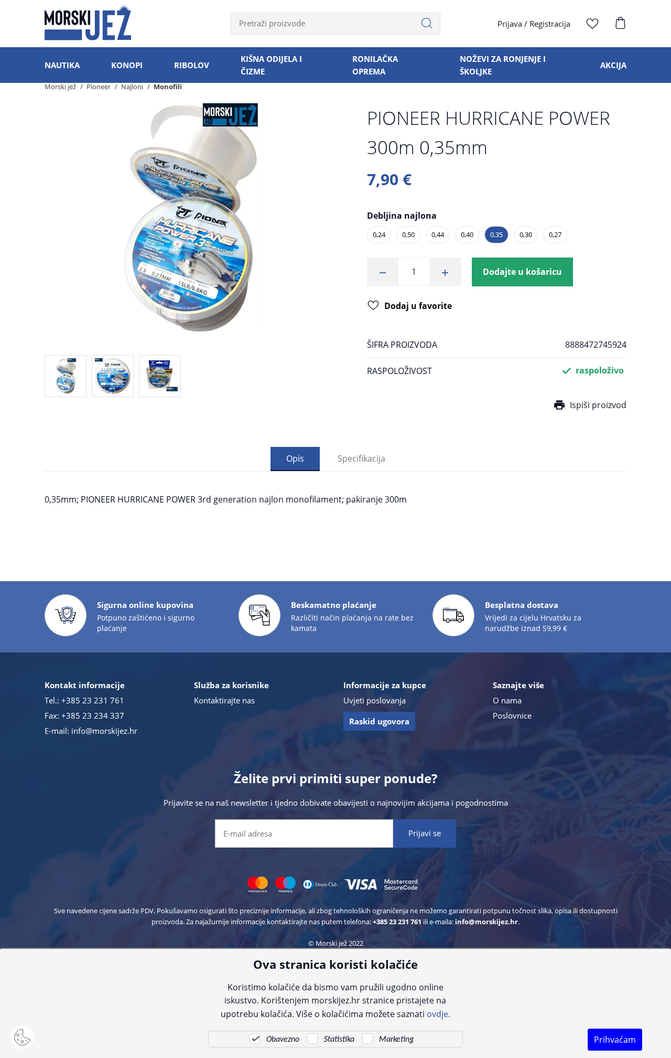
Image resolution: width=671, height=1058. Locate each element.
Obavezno (282, 1039)
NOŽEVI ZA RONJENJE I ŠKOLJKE (503, 65)
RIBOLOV (191, 65)
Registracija (549, 23)
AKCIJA (613, 65)
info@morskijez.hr (104, 730)
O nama (507, 700)
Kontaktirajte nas (224, 700)
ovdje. (438, 1013)
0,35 (496, 234)
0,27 (555, 234)
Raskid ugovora (379, 721)
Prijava (509, 23)
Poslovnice (512, 715)
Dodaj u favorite (418, 306)
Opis (295, 458)
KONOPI (127, 65)
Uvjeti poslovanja (374, 700)
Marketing (396, 1039)
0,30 (526, 234)
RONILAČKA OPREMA (375, 65)
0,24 (379, 234)
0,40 (467, 234)
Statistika (339, 1039)
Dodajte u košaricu (522, 271)
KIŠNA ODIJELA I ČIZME (271, 65)
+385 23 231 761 (92, 700)
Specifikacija (361, 458)
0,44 (437, 234)
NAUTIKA (62, 65)
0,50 (408, 234)
